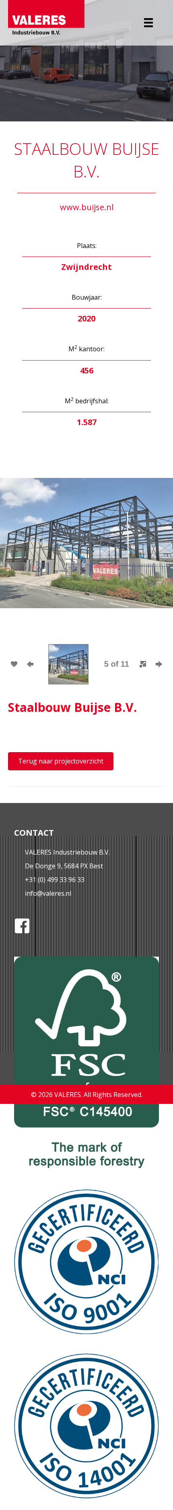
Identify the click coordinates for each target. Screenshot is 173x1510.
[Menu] (148, 23)
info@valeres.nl (48, 893)
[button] (20, 554)
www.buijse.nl (86, 207)
